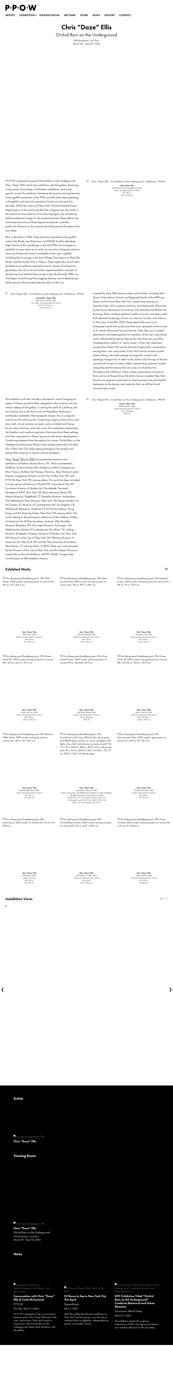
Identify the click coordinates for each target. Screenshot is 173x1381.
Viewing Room (50, 15)
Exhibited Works (161, 569)
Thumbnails (166, 569)
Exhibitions (28, 15)
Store (85, 15)
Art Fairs (70, 15)
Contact (125, 15)
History (110, 15)
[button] (2, 990)
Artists (11, 15)
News (97, 15)
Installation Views (161, 898)
